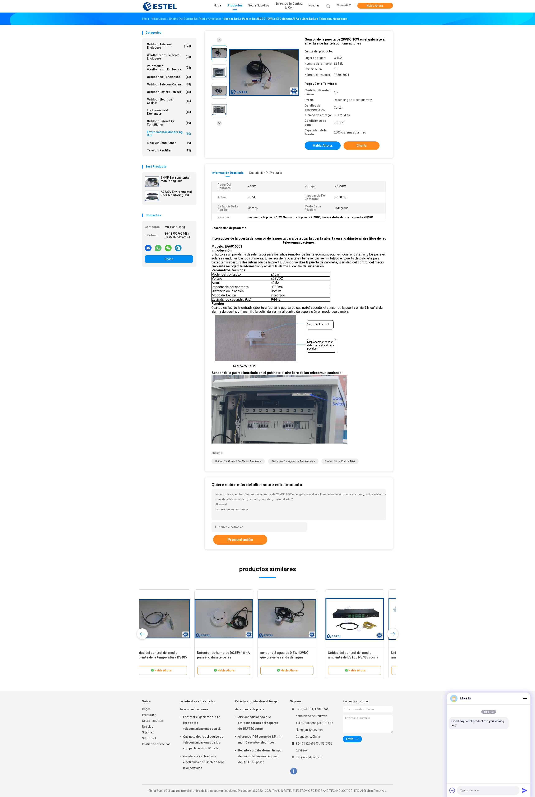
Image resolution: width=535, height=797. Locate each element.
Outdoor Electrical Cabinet (169, 101)
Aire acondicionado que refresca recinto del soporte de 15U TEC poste (258, 722)
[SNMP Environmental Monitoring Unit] (152, 181)
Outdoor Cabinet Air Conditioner (169, 122)
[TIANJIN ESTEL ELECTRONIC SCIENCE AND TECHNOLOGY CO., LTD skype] (178, 247)
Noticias (147, 726)
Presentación (240, 539)
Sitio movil (149, 738)
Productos (149, 715)
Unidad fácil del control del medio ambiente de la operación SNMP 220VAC (233, 657)
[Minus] (524, 698)
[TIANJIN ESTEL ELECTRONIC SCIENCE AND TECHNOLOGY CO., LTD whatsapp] (158, 247)
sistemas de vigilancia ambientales (293, 461)
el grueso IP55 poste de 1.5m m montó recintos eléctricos (259, 739)
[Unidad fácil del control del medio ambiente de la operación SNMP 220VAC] (234, 619)
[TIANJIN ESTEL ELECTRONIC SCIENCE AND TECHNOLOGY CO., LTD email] (148, 247)
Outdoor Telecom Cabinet (169, 84)
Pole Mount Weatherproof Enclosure (169, 67)
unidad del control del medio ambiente (238, 461)
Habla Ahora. (375, 5)
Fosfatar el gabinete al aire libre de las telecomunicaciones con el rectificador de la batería (201, 723)
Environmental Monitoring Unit (169, 133)
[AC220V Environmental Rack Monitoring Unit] (152, 196)
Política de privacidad (156, 744)
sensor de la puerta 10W (340, 461)
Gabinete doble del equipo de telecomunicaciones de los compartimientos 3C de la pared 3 (203, 743)
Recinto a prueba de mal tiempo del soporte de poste (257, 705)
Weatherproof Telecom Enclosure (169, 56)
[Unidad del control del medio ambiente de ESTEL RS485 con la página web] (171, 619)
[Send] (524, 790)
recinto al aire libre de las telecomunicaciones (197, 705)
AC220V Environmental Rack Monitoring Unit (176, 193)
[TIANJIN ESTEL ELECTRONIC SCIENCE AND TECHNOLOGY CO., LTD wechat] (168, 247)
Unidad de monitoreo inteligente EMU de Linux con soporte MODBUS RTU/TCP (358, 657)
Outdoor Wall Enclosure (169, 77)
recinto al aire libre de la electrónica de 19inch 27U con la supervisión (203, 762)
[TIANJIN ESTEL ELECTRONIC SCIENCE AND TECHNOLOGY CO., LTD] (160, 6)
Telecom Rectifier (169, 150)
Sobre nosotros (152, 720)
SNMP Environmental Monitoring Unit (175, 179)
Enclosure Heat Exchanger (169, 112)
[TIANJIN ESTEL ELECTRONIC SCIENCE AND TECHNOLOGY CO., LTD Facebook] (293, 771)
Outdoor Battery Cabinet (169, 92)
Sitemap (148, 732)
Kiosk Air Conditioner (169, 143)
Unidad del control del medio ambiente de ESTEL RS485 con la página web (170, 657)
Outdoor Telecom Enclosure (169, 46)
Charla (169, 259)
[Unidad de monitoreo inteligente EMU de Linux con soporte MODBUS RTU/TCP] (361, 619)
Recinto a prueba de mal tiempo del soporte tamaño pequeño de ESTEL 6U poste (260, 756)
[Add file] (452, 790)
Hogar (146, 709)
